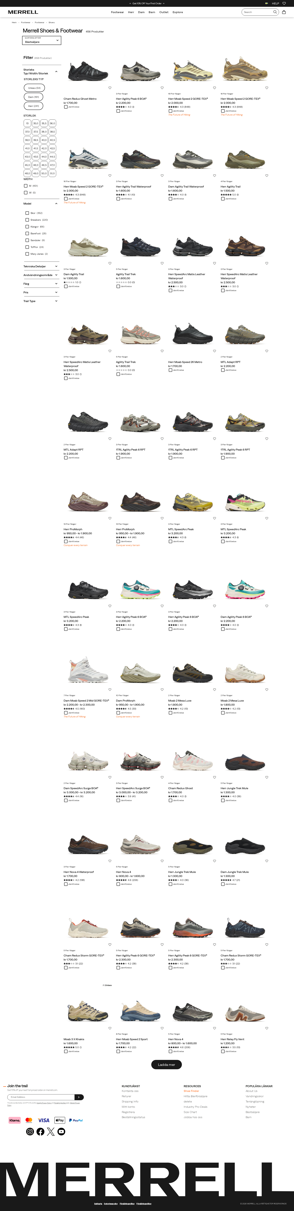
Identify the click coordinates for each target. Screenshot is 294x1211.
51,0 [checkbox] (52, 173)
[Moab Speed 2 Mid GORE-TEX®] (88, 668)
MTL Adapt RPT (231, 361)
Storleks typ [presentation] (34, 79)
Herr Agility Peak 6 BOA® (131, 98)
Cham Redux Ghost (180, 788)
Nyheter (251, 1106)
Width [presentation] (28, 179)
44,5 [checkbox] (52, 156)
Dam (141, 12)
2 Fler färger (227, 357)
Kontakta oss (130, 1090)
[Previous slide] (130, 3)
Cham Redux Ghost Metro (80, 98)
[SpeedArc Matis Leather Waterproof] (192, 241)
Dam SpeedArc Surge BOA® (81, 788)
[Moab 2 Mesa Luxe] (192, 668)
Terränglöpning (255, 1101)
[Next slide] (163, 3)
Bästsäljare (253, 1112)
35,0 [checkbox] (35, 123)
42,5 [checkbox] (52, 148)
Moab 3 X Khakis (74, 1039)
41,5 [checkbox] (36, 148)
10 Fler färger (122, 695)
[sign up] (79, 1097)
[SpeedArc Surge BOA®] (88, 755)
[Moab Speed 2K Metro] (192, 329)
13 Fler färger (70, 524)
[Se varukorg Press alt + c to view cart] (284, 12)
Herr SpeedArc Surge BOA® (133, 788)
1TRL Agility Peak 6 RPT (130, 449)
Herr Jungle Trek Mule (234, 788)
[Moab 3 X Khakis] (88, 1006)
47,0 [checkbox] (52, 165)
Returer (126, 1096)
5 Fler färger (122, 269)
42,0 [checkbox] (44, 148)
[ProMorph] (88, 496)
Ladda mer (166, 1065)
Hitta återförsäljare (195, 1096)
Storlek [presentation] (29, 115)
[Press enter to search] (275, 12)
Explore (178, 12)
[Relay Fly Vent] (245, 1006)
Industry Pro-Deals (196, 1106)
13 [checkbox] (27, 123)
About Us (252, 1090)
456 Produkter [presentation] (95, 31)
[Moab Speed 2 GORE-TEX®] (192, 66)
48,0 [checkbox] (27, 173)
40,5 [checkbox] (52, 140)
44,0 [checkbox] (44, 156)
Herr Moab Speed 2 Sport (132, 1039)
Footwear (117, 12)
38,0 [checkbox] (44, 131)
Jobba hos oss (193, 1117)
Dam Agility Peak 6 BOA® (236, 616)
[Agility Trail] (245, 153)
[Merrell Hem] (23, 12)
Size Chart (190, 1112)
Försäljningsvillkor (60, 1103)
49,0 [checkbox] (35, 173)
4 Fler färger (227, 181)
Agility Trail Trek (126, 274)
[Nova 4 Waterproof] (88, 839)
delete (188, 1101)
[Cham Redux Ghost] (192, 755)
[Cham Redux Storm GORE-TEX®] (88, 923)
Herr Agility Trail (231, 186)
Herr (131, 12)
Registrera (128, 1112)
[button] (41, 71)
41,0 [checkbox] (27, 148)
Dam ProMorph (125, 700)
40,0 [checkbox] (44, 140)
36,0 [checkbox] (52, 123)
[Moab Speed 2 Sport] (140, 1006)
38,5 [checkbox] (52, 131)
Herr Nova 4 (123, 871)
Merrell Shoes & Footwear (53, 30)
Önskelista (110, 87)
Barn (152, 12)
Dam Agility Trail (74, 274)
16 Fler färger (174, 94)
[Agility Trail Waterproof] (140, 153)
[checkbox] (42, 186)
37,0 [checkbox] (27, 131)
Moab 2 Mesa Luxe (179, 700)
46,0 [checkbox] (35, 165)
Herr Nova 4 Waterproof (79, 871)
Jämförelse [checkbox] (73, 107)
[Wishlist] (284, 3)
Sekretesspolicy (111, 1204)
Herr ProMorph (73, 529)
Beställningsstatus (133, 1117)
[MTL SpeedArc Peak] (192, 496)
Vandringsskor (255, 1096)
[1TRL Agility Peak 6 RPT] (140, 417)
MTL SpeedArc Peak (181, 529)
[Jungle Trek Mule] (245, 755)
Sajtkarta (98, 1204)
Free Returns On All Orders (157, 3)
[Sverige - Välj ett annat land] (266, 4)
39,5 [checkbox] (35, 140)
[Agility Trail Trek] (140, 241)
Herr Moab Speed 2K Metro (185, 361)
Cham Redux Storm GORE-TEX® (84, 955)
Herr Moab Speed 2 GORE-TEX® (188, 98)
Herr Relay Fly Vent (232, 1039)
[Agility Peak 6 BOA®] (140, 66)
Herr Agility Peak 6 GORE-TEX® (135, 955)
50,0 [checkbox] (44, 173)
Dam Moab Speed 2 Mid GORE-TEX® (86, 700)
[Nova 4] (140, 839)
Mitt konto (128, 1106)
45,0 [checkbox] (27, 165)
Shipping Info (130, 1101)
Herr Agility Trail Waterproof (133, 186)
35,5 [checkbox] (44, 123)
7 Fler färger (69, 695)
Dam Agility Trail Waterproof (186, 186)
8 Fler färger (122, 1034)
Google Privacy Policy (44, 1103)
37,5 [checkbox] (36, 131)
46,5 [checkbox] (44, 165)
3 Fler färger (122, 94)
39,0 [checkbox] (27, 140)
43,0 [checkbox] (27, 156)
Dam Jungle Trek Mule (235, 871)
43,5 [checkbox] (35, 156)
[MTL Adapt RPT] (245, 329)
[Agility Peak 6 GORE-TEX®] (140, 923)
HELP (275, 3)
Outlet (164, 12)
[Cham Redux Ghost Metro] (88, 66)
